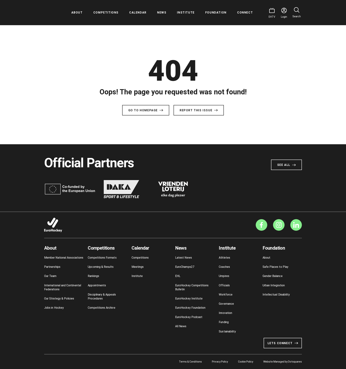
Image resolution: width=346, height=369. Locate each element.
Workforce (225, 294)
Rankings (93, 276)
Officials (224, 285)
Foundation (216, 12)
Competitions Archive (101, 307)
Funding (224, 322)
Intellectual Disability (276, 294)
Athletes (224, 257)
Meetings (138, 267)
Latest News (183, 257)
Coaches (224, 267)
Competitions (106, 12)
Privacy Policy (220, 361)
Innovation (225, 313)
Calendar (138, 12)
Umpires (224, 276)
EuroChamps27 (184, 267)
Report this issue (196, 110)
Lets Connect (280, 343)
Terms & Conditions (190, 361)
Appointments (97, 285)
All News (181, 326)
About (77, 12)
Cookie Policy (245, 361)
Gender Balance (273, 276)
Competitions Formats (102, 257)
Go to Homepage (143, 110)
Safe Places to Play (275, 267)
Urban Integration (274, 285)
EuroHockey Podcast (188, 317)
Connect (245, 12)
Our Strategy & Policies (59, 298)
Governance (226, 303)
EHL (177, 276)
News (161, 12)
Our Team (50, 276)
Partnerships (52, 267)
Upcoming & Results (101, 267)
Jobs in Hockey (54, 307)
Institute (185, 12)
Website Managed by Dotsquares (282, 361)
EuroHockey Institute (189, 298)
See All (283, 165)
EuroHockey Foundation (190, 307)
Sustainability (227, 331)
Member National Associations (63, 257)
